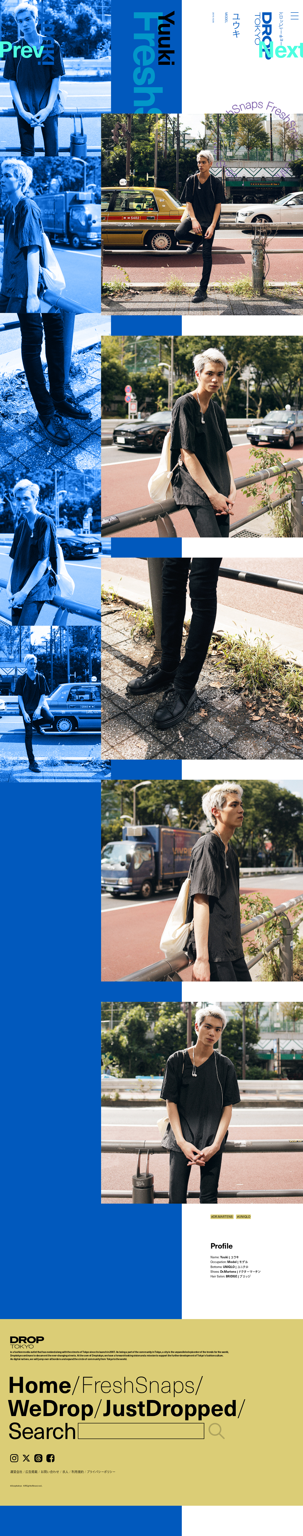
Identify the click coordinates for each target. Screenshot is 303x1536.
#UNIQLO (243, 1217)
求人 (65, 1471)
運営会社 (16, 1471)
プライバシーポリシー (101, 1471)
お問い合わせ (50, 1471)
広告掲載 (31, 1471)
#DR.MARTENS (222, 1217)
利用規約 (77, 1471)
